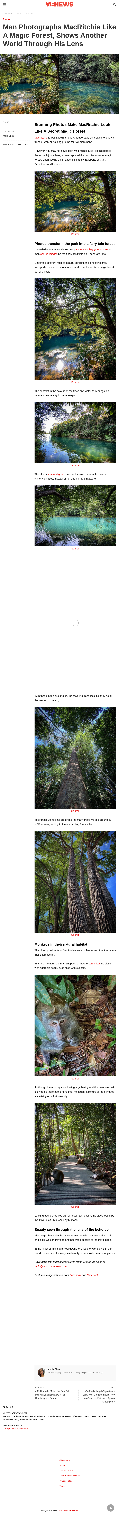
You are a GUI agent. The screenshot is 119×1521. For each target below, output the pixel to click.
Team (62, 1486)
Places (31, 13)
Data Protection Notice (69, 1475)
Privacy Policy (65, 1481)
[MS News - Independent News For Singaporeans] (59, 4)
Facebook (75, 1275)
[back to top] (110, 1508)
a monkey (94, 963)
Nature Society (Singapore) (92, 249)
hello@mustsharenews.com (15, 1428)
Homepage (7, 13)
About (62, 1465)
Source (75, 234)
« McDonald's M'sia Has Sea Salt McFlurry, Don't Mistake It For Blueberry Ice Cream (52, 1394)
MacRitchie (41, 137)
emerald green (56, 474)
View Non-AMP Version (68, 1510)
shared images (48, 254)
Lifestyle (20, 13)
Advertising (64, 1460)
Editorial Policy (66, 1470)
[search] (114, 4)
